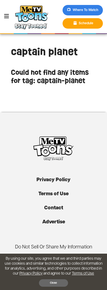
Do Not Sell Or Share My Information (53, 247)
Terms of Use (53, 194)
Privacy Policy (53, 180)
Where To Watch (85, 10)
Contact (53, 208)
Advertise (53, 222)
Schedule (86, 23)
